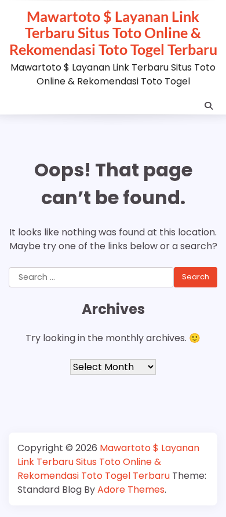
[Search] (208, 106)
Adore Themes (131, 489)
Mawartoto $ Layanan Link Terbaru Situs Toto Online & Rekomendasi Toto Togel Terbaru (113, 33)
